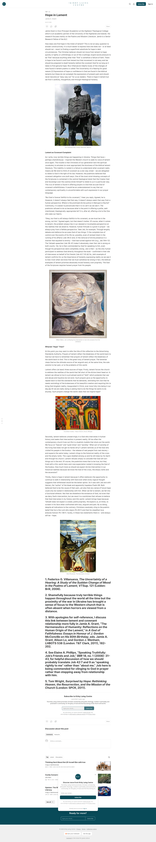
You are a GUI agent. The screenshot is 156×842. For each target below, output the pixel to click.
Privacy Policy (91, 803)
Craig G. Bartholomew (52, 765)
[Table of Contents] (2, 421)
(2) (62, 160)
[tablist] (53, 734)
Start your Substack (73, 833)
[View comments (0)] (51, 26)
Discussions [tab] (59, 757)
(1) (52, 71)
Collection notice (92, 829)
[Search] (130, 4)
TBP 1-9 (47, 11)
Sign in (150, 4)
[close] (95, 774)
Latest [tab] (52, 757)
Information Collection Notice (77, 803)
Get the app (87, 833)
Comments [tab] (49, 734)
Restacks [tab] (57, 734)
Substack (69, 838)
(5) (50, 389)
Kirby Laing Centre (55, 767)
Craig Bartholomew (68, 767)
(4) (87, 254)
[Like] (47, 26)
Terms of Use (86, 801)
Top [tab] (47, 757)
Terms (83, 829)
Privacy (78, 829)
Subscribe (141, 4)
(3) (52, 171)
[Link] (42, 584)
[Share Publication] (134, 4)
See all (49, 802)
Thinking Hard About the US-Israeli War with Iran (65, 762)
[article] (78, 766)
